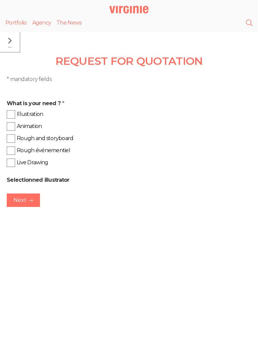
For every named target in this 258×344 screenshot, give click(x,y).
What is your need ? (35, 103)
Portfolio (16, 22)
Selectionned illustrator (38, 180)
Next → (23, 200)
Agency (41, 22)
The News (68, 22)
